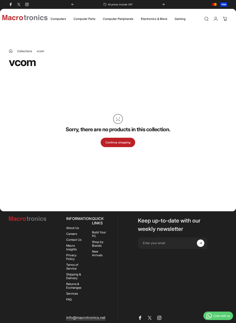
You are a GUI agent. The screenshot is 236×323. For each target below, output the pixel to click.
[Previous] (73, 4)
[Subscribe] (200, 243)
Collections (24, 51)
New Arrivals (97, 253)
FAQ (69, 299)
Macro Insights (71, 247)
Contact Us (73, 240)
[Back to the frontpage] (11, 51)
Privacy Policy (71, 257)
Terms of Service (72, 266)
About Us (72, 228)
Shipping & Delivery (73, 276)
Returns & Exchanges (73, 285)
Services (72, 293)
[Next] (163, 4)
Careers (71, 234)
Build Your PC (99, 234)
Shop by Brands (97, 243)
